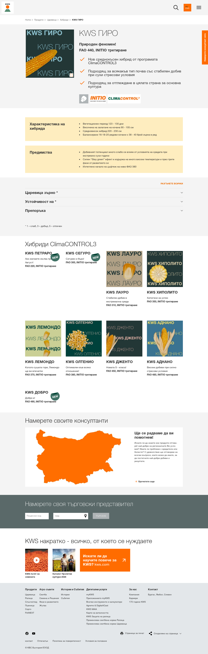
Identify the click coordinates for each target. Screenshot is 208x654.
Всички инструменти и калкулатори (104, 601)
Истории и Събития (72, 589)
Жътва (42, 605)
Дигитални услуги (96, 589)
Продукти (31, 589)
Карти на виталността (97, 612)
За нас (133, 589)
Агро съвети (46, 589)
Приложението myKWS (98, 598)
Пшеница (29, 605)
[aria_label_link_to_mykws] (187, 7)
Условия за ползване (96, 641)
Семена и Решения (49, 598)
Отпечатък (42, 641)
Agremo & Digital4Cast (97, 605)
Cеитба (43, 594)
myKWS (90, 594)
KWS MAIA (91, 609)
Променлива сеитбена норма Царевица (106, 623)
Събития (65, 598)
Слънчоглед (31, 601)
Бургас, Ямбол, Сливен (160, 594)
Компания (134, 594)
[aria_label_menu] (199, 8)
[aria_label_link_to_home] (8, 7)
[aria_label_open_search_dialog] (176, 8)
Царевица (30, 594)
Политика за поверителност (67, 641)
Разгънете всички (172, 183)
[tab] (104, 192)
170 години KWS (137, 601)
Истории (65, 594)
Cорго (28, 609)
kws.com (99, 560)
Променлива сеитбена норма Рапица (105, 620)
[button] (36, 563)
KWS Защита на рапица (98, 616)
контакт (29, 641)
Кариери (133, 598)
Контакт (153, 589)
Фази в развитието (48, 601)
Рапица (29, 598)
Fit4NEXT (29, 612)
